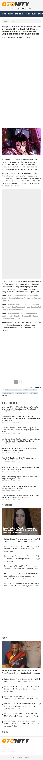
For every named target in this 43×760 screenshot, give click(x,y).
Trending (19, 14)
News (10, 14)
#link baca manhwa (30, 390)
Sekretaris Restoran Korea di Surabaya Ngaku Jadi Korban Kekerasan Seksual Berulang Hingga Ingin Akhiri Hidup (21, 429)
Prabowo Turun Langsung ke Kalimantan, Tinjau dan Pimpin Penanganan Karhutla (19, 478)
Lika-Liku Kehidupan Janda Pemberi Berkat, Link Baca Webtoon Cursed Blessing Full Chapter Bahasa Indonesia (21, 307)
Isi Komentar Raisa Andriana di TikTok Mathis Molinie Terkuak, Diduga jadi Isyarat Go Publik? (21, 584)
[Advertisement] (21, 61)
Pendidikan (31, 14)
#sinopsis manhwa (21, 393)
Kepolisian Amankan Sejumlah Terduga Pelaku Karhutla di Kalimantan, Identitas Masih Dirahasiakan (20, 496)
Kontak (4, 747)
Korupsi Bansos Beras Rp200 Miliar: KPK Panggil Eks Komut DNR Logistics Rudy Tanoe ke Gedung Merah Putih (22, 706)
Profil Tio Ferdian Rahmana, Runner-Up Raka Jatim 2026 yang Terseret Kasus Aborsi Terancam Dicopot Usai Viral (21, 576)
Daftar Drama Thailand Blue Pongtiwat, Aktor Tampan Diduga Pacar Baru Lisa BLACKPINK (21, 567)
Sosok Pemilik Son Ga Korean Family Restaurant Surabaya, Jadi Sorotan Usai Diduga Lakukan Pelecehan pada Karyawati (21, 418)
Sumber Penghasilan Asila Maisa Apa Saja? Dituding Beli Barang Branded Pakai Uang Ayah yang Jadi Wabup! (21, 723)
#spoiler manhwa (8, 393)
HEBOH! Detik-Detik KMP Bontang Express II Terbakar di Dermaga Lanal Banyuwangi (20, 468)
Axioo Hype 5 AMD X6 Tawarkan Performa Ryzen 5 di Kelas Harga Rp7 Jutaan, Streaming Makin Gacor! (20, 408)
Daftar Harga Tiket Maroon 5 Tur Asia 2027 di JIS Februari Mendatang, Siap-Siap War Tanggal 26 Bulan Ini (22, 558)
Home (3, 14)
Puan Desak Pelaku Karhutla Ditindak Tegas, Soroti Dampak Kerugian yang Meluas (19, 487)
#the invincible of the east (14, 390)
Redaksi (4, 745)
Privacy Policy (6, 749)
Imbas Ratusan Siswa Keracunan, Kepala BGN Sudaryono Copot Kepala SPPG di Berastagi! (22, 540)
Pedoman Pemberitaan (8, 751)
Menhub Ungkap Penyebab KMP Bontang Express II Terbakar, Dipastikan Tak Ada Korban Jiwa (19, 459)
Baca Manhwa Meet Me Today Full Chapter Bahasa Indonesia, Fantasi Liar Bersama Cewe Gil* (21, 298)
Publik (11, 21)
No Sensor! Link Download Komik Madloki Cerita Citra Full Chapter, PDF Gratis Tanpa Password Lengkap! (20, 316)
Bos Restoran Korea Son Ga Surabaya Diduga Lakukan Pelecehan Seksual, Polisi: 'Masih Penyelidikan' (21, 440)
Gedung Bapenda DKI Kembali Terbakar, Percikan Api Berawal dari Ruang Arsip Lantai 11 (20, 449)
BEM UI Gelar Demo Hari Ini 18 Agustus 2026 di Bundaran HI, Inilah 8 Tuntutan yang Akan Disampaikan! (22, 548)
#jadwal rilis (33, 393)
